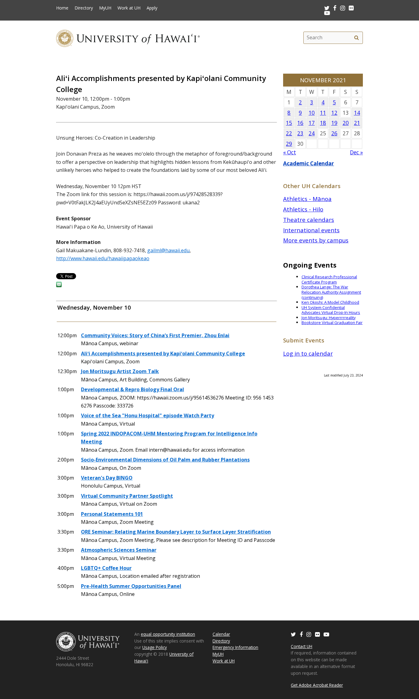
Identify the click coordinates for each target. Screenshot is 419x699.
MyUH (105, 8)
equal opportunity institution (168, 634)
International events (311, 230)
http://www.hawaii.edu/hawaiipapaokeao (102, 258)
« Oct (289, 152)
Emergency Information (235, 647)
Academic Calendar (308, 163)
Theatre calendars (308, 219)
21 (357, 122)
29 (289, 143)
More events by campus (315, 240)
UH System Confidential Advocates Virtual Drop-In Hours (331, 310)
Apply (152, 8)
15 (289, 122)
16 (300, 122)
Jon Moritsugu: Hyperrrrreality (329, 317)
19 (334, 122)
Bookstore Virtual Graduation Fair (332, 322)
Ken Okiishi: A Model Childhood (330, 302)
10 (312, 112)
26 (334, 133)
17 (312, 122)
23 (300, 133)
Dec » (356, 152)
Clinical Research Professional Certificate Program (329, 279)
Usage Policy (154, 647)
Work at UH (128, 8)
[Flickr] (317, 634)
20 (346, 122)
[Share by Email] (59, 285)
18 (323, 122)
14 (357, 112)
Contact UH (301, 646)
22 (289, 133)
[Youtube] (327, 13)
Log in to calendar (308, 353)
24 (312, 133)
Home (62, 8)
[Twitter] (293, 634)
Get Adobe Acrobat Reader (317, 685)
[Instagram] (308, 634)
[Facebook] (301, 634)
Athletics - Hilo (303, 209)
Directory (84, 8)
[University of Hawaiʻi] (128, 38)
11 (323, 112)
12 (334, 112)
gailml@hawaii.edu (168, 250)
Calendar (221, 634)
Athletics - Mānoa (307, 199)
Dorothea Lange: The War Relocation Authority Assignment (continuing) (331, 292)
